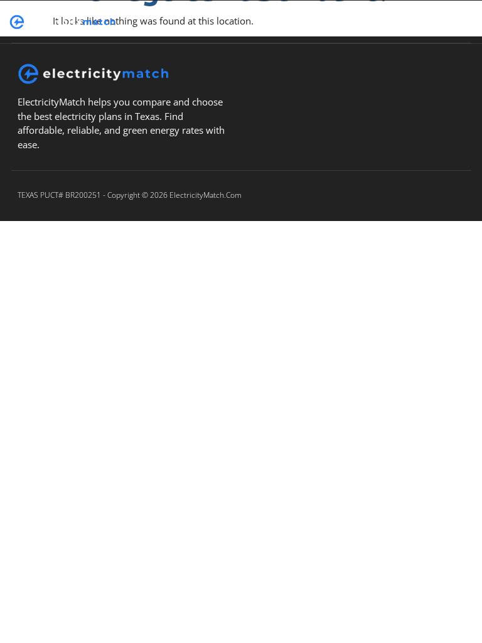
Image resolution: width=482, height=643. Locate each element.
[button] (323, 22)
